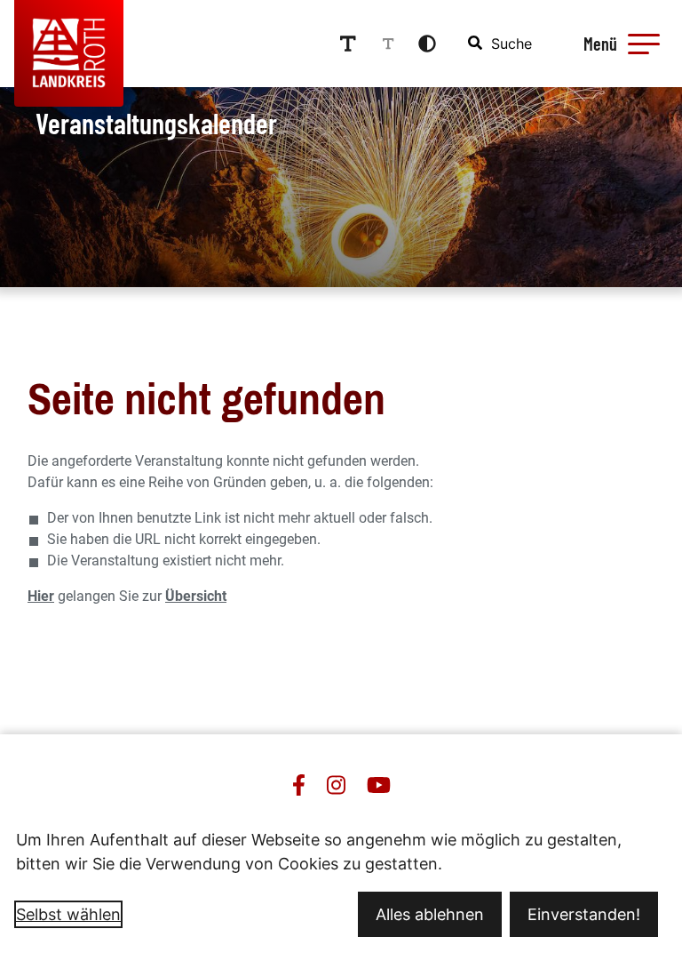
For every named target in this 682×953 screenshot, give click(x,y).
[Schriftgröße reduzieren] (388, 43)
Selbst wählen (68, 914)
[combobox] (501, 43)
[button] (644, 43)
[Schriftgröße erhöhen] (348, 43)
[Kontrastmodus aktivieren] (427, 43)
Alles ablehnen (430, 914)
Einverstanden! (583, 914)
